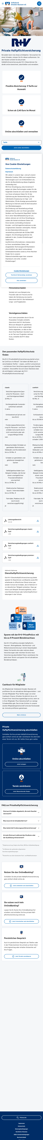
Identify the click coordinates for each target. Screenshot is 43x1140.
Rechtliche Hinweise (21, 1132)
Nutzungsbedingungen (21, 1129)
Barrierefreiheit (21, 1137)
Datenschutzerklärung (13, 168)
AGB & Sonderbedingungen (21, 1134)
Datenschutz (21, 1126)
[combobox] (21, 142)
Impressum (21, 1123)
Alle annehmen (21, 280)
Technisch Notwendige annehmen (21, 275)
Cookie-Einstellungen (21, 271)
